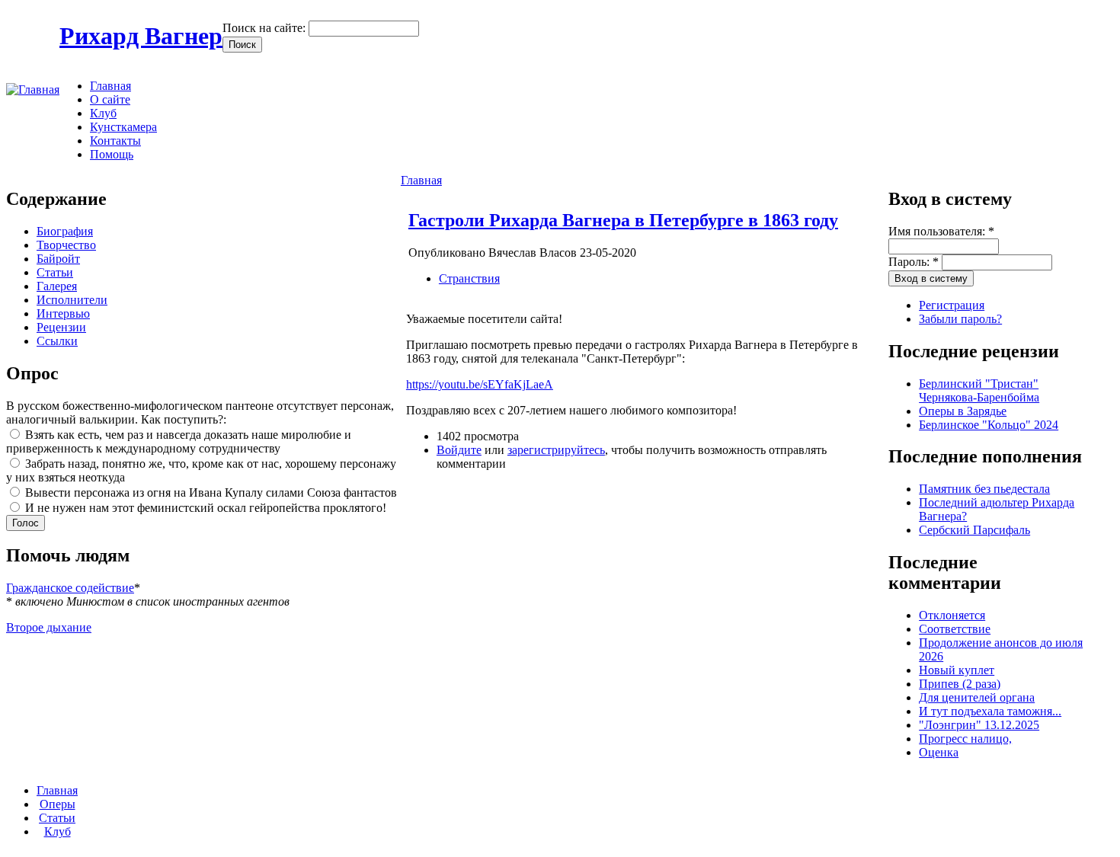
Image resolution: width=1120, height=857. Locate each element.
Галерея (57, 286)
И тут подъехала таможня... (990, 711)
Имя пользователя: (941, 231)
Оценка (938, 752)
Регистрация (951, 305)
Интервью (63, 313)
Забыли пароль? (960, 318)
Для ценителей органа (977, 697)
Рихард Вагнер (140, 36)
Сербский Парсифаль (974, 529)
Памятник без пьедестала (984, 488)
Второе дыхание (48, 627)
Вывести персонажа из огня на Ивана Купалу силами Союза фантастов (209, 492)
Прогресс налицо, (965, 738)
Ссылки (57, 340)
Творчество (66, 244)
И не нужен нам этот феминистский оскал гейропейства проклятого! (204, 507)
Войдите (459, 449)
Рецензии (61, 327)
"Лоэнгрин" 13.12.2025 (979, 724)
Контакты (115, 140)
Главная (110, 85)
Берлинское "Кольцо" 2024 (988, 424)
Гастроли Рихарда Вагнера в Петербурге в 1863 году (623, 220)
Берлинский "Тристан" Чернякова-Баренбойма (979, 390)
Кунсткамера (123, 126)
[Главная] (32, 89)
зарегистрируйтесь (556, 449)
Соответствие (954, 628)
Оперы (57, 804)
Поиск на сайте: (265, 27)
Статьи (55, 272)
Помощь (111, 154)
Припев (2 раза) (959, 683)
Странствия (469, 278)
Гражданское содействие (70, 587)
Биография (65, 231)
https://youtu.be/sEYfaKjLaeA (479, 384)
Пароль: (913, 261)
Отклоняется (952, 615)
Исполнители (72, 299)
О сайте (110, 99)
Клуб (103, 113)
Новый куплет (956, 670)
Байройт (58, 258)
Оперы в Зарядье (962, 411)
